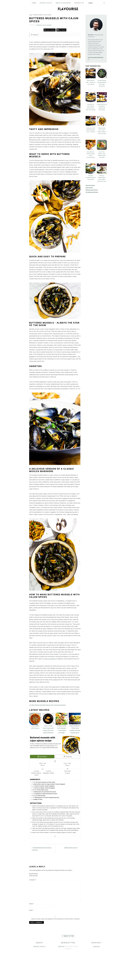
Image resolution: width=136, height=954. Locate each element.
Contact (96, 946)
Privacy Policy (39, 946)
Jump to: (35, 34)
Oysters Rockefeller (49, 659)
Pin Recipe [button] (69, 756)
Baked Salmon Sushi (70, 847)
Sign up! (61, 946)
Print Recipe (62, 30)
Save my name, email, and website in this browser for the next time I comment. (55, 919)
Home (30, 14)
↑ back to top (68, 936)
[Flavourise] (68, 11)
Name (31, 903)
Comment (32, 880)
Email (31, 910)
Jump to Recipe (50, 30)
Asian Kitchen (89, 187)
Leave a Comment (47, 25)
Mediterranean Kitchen (92, 189)
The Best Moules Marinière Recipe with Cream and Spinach (47, 705)
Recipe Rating (33, 873)
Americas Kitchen (90, 185)
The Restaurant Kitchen (92, 192)
